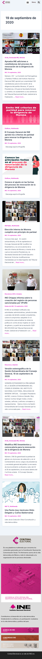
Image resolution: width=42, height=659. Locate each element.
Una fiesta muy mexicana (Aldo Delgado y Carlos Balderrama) (19, 511)
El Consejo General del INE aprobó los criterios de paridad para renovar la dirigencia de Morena (19, 136)
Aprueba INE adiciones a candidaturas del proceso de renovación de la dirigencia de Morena (19, 65)
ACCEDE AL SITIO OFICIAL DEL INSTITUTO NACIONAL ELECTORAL (18, 598)
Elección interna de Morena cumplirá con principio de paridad (21, 230)
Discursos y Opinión (11, 365)
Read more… (20, 97)
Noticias (22, 57)
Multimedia (15, 128)
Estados (19, 294)
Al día (6, 57)
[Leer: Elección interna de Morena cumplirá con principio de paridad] (21, 211)
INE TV (7, 506)
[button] (27, 2)
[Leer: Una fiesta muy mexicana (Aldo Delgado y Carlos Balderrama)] (21, 492)
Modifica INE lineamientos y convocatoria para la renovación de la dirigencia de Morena (20, 447)
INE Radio (8, 226)
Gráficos (7, 128)
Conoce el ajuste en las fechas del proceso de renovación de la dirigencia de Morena (20, 184)
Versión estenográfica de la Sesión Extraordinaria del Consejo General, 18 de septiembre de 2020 (21, 372)
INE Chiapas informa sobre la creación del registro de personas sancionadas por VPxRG (21, 300)
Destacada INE (14, 57)
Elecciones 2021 (10, 294)
